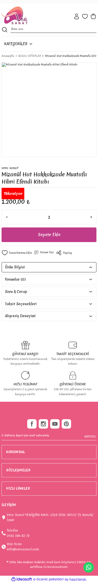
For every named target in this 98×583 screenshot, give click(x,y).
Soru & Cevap (16, 291)
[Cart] (93, 16)
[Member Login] (76, 16)
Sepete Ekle (49, 234)
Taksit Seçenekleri (21, 304)
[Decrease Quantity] (7, 217)
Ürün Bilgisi (15, 267)
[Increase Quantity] (91, 217)
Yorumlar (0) (15, 279)
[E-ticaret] (48, 579)
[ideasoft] (21, 579)
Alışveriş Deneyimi (20, 316)
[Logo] (14, 16)
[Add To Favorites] (17, 253)
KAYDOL (90, 436)
